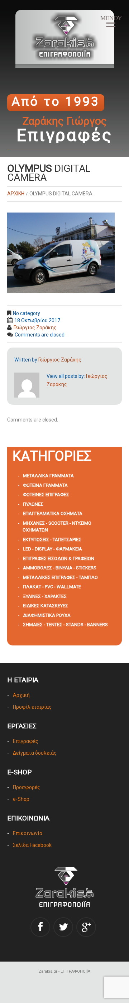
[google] (86, 927)
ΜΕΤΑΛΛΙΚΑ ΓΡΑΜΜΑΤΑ (48, 475)
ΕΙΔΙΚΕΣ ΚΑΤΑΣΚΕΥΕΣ (45, 605)
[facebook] (40, 927)
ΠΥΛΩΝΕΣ (33, 504)
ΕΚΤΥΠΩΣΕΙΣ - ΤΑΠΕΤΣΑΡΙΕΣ (52, 539)
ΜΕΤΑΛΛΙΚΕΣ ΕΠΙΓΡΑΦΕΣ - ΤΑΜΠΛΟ (60, 577)
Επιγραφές (25, 741)
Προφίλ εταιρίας (32, 707)
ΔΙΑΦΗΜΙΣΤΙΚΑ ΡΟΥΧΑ (47, 615)
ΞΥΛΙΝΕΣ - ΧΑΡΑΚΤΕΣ (45, 596)
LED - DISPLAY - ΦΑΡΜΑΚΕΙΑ (52, 549)
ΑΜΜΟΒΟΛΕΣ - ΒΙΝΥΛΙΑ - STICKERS (59, 567)
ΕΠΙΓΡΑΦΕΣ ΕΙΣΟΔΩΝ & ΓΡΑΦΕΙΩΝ (58, 558)
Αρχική (21, 695)
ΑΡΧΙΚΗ (15, 193)
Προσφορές (26, 787)
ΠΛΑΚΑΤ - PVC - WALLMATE (52, 586)
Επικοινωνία (27, 833)
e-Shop (21, 799)
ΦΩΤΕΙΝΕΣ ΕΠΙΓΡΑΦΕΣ (46, 494)
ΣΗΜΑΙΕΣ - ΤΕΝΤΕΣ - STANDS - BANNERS (65, 624)
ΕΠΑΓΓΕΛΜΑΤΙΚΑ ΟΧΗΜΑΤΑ (52, 513)
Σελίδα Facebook (32, 845)
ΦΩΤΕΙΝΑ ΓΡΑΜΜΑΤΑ (45, 485)
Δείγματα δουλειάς (35, 753)
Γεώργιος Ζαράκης (35, 327)
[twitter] (63, 927)
